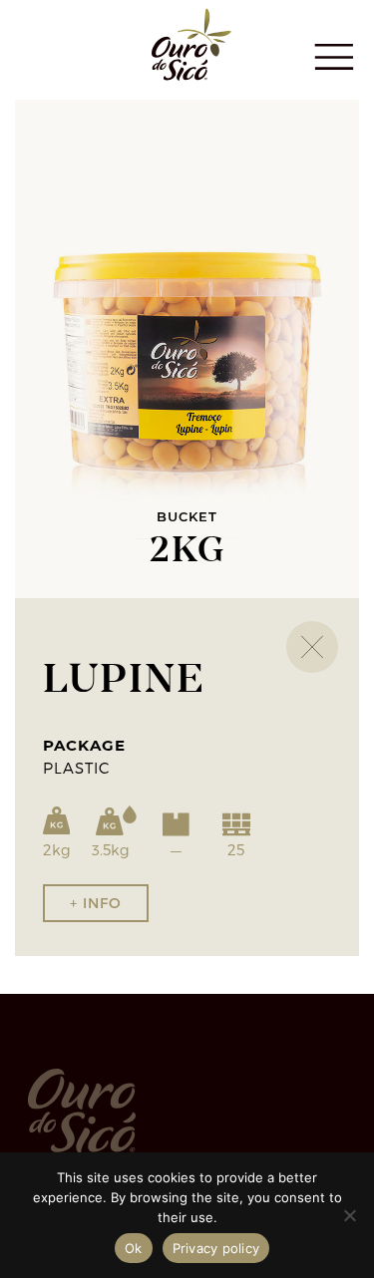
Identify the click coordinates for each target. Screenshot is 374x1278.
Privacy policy (216, 1248)
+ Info (96, 902)
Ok (134, 1248)
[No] (349, 1215)
